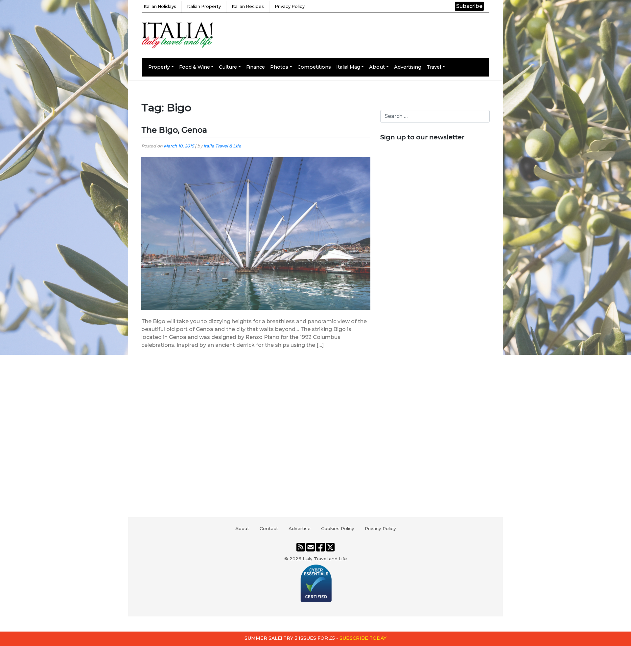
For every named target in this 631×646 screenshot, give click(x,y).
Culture (228, 67)
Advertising (407, 67)
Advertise (300, 528)
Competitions (314, 67)
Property (159, 67)
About (377, 67)
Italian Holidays (160, 6)
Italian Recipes (248, 6)
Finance (255, 67)
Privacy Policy (290, 6)
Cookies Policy (337, 528)
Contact (269, 528)
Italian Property (204, 6)
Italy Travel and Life (325, 558)
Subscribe (469, 6)
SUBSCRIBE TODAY (362, 638)
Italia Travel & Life (222, 146)
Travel (434, 67)
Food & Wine (194, 67)
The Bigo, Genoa (174, 130)
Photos (279, 67)
